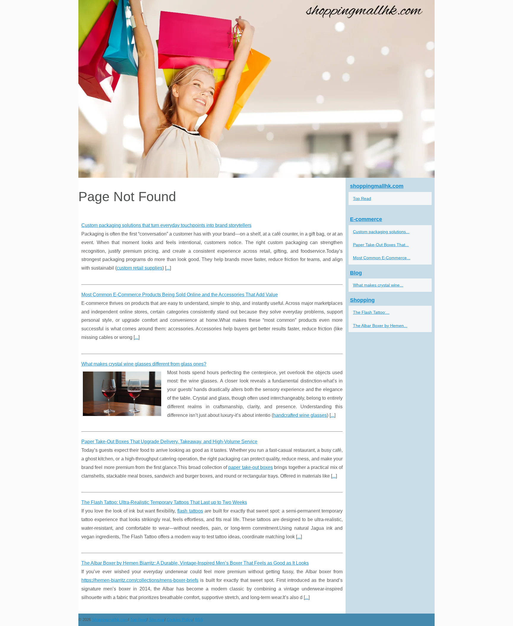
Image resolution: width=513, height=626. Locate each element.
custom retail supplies (139, 267)
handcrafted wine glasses (300, 415)
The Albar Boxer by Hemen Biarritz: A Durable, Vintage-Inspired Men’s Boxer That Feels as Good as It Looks (195, 563)
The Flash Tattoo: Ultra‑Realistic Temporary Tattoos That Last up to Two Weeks (164, 502)
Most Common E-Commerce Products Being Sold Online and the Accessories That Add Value (179, 294)
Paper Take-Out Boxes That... (381, 244)
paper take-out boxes (250, 467)
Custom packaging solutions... (381, 231)
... (168, 267)
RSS (199, 619)
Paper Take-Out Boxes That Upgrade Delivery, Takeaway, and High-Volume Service (169, 441)
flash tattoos (190, 510)
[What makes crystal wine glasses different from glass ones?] (122, 393)
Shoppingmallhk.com (110, 619)
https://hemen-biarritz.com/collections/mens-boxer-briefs (139, 580)
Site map (156, 619)
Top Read (362, 198)
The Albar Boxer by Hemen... (380, 325)
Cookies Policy (180, 619)
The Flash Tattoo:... (371, 312)
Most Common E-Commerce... (381, 257)
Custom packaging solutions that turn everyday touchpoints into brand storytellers (166, 225)
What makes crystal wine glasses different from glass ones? (143, 363)
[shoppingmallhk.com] (256, 89)
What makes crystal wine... (378, 285)
